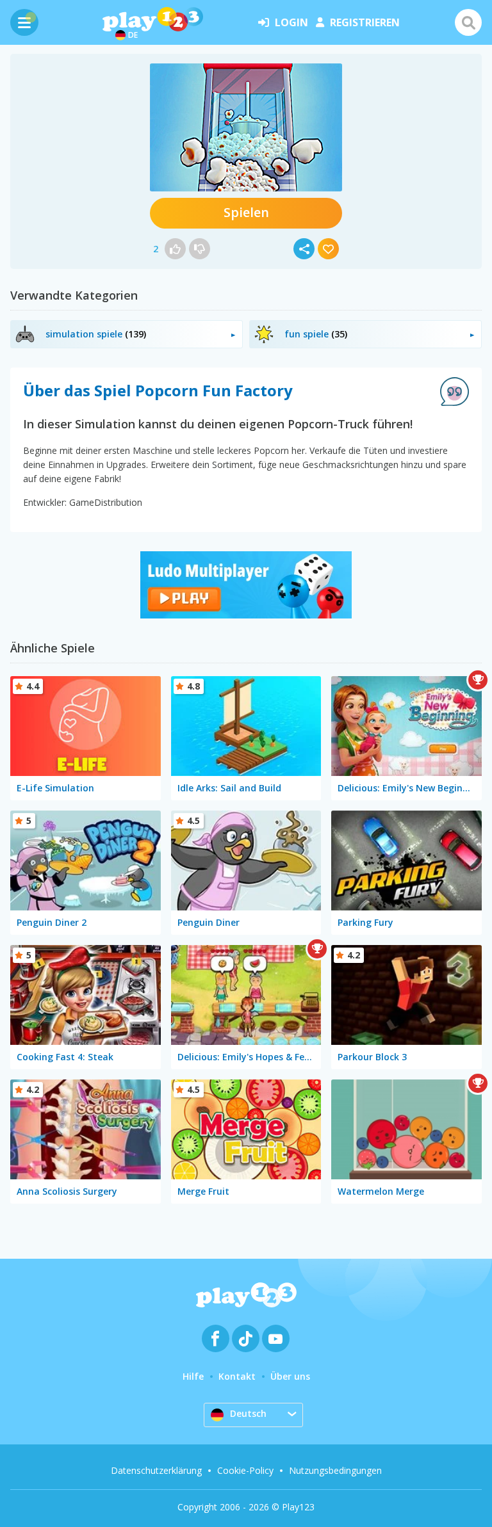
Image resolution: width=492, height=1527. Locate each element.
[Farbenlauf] (246, 615)
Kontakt (237, 1376)
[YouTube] (276, 1338)
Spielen (246, 212)
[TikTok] (245, 1338)
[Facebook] (215, 1338)
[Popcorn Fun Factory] (246, 127)
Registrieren (365, 22)
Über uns (290, 1376)
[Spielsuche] (468, 22)
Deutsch (248, 1413)
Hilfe (193, 1376)
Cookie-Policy (245, 1470)
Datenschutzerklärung (156, 1470)
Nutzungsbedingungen (335, 1470)
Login (291, 22)
